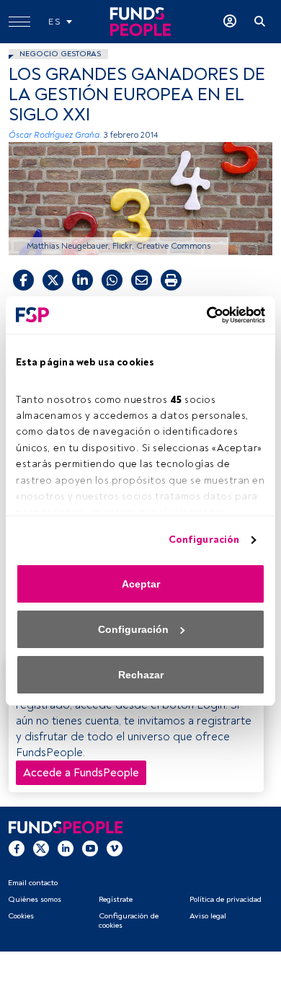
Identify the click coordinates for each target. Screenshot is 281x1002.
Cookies (21, 916)
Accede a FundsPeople (81, 773)
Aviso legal (207, 916)
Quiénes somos (34, 899)
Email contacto (33, 882)
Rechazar (141, 674)
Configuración (204, 539)
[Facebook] (16, 848)
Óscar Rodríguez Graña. (55, 135)
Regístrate (116, 899)
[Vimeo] (114, 848)
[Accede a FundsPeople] (229, 21)
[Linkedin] (65, 848)
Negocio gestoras (60, 53)
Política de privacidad (225, 899)
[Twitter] (41, 848)
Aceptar (141, 584)
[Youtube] (90, 848)
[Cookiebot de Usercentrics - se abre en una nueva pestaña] (202, 315)
